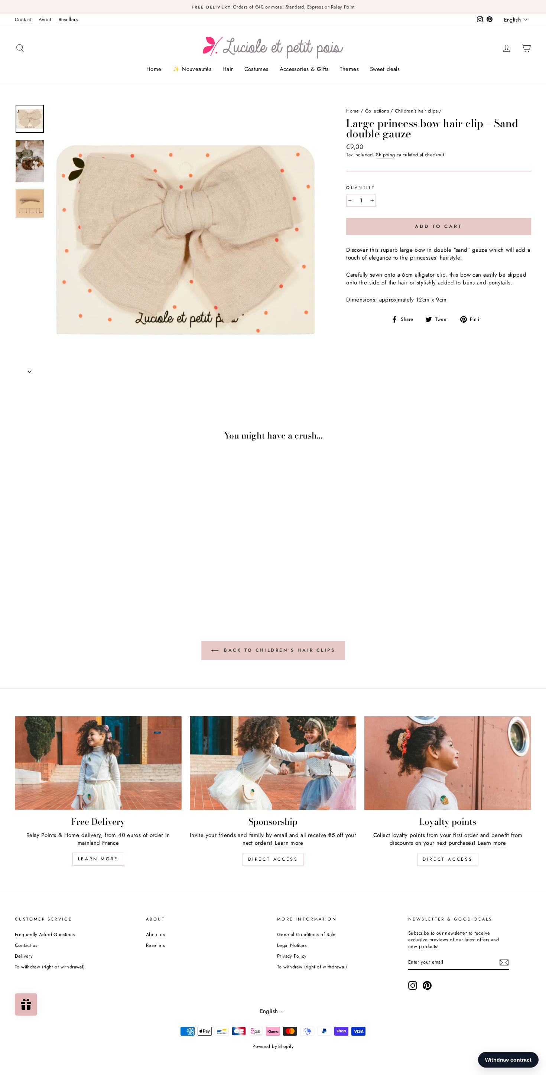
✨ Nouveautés (192, 69)
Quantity (360, 187)
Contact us (26, 945)
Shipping (385, 155)
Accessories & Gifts (304, 69)
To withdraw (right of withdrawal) (50, 966)
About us (155, 934)
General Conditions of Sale (306, 934)
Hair (227, 69)
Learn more (98, 859)
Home (154, 69)
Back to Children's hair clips (278, 649)
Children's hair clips (416, 110)
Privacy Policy (291, 956)
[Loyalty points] (447, 763)
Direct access (273, 859)
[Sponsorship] (273, 763)
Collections (377, 110)
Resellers (68, 19)
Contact (23, 19)
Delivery (24, 956)
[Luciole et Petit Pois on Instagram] (412, 985)
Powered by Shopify (273, 1046)
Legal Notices (291, 945)
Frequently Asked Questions (45, 934)
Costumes (256, 69)
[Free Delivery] (98, 763)
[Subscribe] (504, 962)
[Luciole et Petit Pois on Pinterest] (427, 985)
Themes (349, 69)
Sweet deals (385, 69)
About (45, 19)
